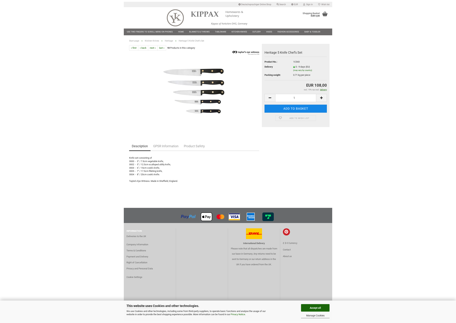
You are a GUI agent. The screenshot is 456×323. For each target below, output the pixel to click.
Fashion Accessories (288, 32)
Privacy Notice (238, 314)
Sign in (309, 4)
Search (282, 4)
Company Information (137, 244)
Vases (269, 32)
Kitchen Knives (239, 32)
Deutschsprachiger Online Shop (256, 4)
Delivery (269, 66)
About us (287, 256)
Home (181, 32)
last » (161, 48)
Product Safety (194, 146)
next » (153, 48)
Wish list (325, 4)
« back (143, 48)
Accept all (315, 307)
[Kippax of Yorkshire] (210, 18)
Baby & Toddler (312, 32)
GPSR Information (165, 146)
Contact (287, 249)
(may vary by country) (302, 70)
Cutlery (256, 32)
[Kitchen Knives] (194, 90)
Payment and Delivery (137, 256)
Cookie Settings (134, 277)
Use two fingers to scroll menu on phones (150, 32)
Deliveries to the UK (136, 236)
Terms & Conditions (136, 250)
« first (133, 48)
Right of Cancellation (136, 262)
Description (140, 146)
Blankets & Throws (199, 32)
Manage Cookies (315, 315)
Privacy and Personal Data (139, 268)
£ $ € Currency (290, 243)
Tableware (220, 32)
